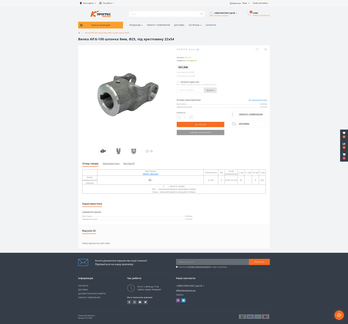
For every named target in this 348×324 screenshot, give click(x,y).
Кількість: (181, 112)
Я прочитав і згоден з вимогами (202, 267)
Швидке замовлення (200, 132)
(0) (198, 49)
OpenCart (91, 315)
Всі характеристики (258, 100)
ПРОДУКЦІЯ (135, 25)
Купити (210, 90)
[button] (87, 3)
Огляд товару (90, 163)
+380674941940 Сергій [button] (189, 285)
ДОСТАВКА (179, 25)
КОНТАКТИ (211, 25)
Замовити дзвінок (221, 15)
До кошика (200, 124)
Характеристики (111, 163)
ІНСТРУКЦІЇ (194, 25)
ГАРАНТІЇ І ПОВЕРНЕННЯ (158, 25)
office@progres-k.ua (186, 290)
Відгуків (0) (129, 163)
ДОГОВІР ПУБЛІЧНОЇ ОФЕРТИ (199, 267)
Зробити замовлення (261, 15)
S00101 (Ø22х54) (150, 174)
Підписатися (259, 262)
